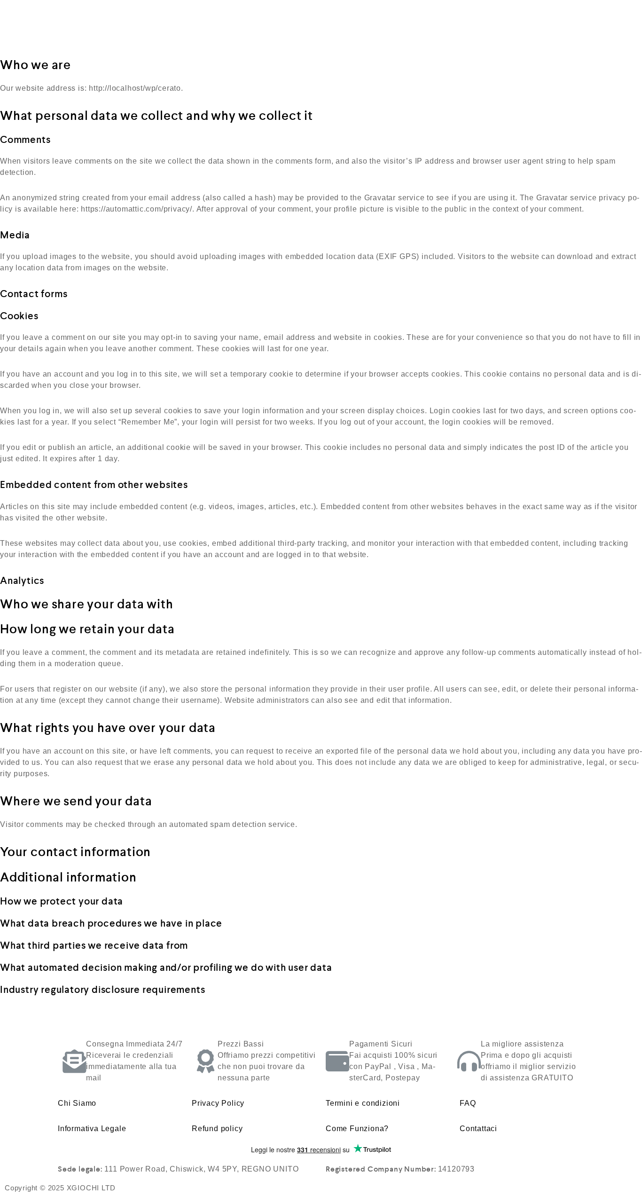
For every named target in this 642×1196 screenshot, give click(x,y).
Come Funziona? (357, 1129)
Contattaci (478, 1129)
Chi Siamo (77, 1103)
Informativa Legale (92, 1129)
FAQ (468, 1103)
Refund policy (217, 1129)
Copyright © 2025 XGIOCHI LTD (60, 1188)
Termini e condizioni (363, 1103)
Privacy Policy (218, 1103)
